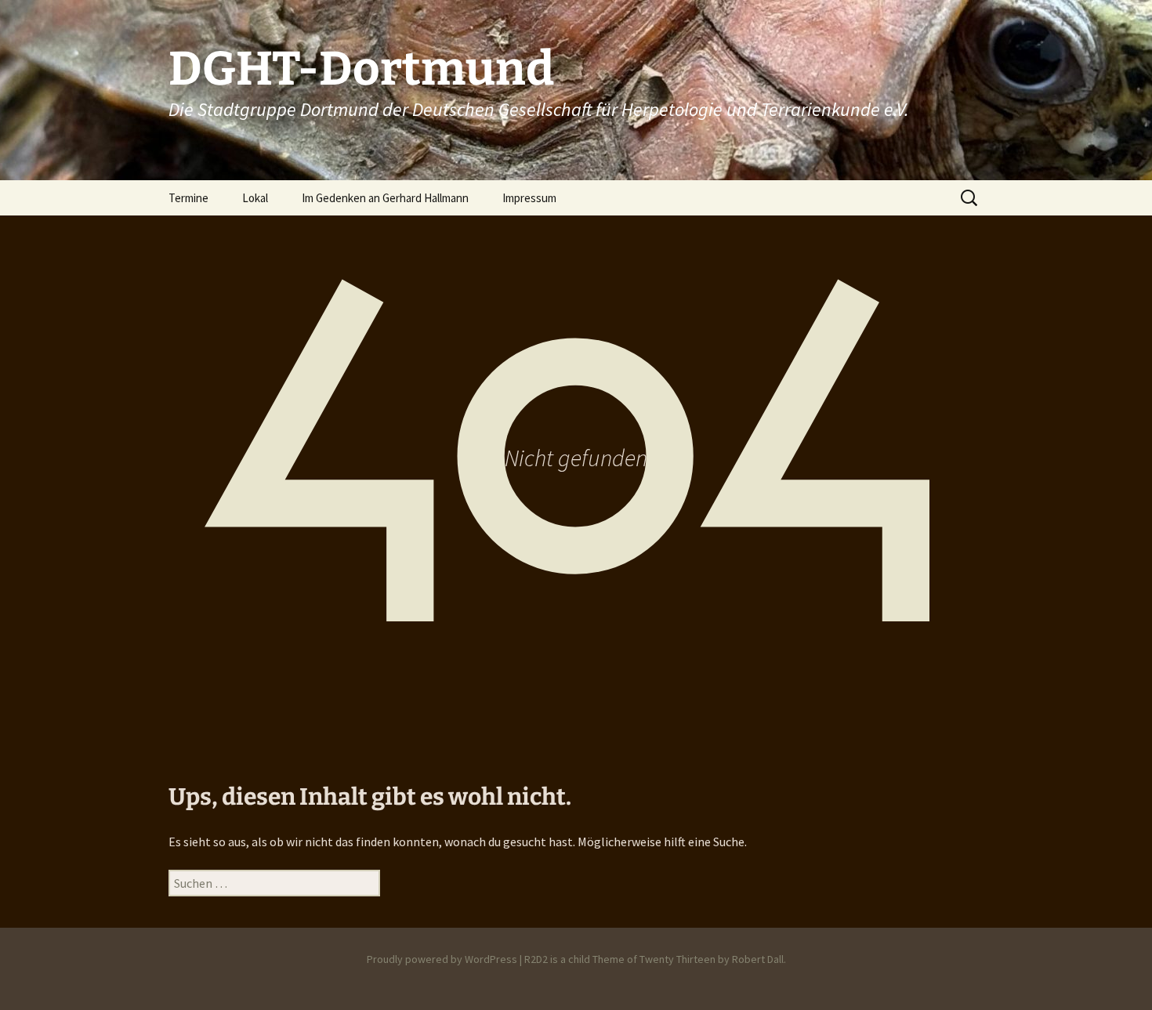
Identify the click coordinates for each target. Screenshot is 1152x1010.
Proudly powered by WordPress (442, 959)
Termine (188, 197)
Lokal (255, 197)
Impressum (529, 197)
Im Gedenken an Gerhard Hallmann (385, 197)
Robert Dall (758, 959)
